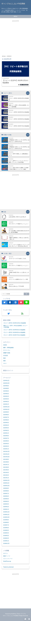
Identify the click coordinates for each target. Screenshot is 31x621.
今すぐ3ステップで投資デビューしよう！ (19, 223)
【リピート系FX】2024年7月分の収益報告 (19, 126)
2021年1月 (6, 477)
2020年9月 (6, 488)
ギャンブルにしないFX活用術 (13, 4)
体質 (4, 360)
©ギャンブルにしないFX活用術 (10, 615)
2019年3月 (6, 535)
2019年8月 (6, 522)
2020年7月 (6, 493)
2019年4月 (6, 533)
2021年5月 (6, 469)
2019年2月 (6, 538)
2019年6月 (6, 527)
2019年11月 (6, 514)
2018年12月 (6, 543)
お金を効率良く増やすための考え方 (17, 216)
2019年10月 (6, 517)
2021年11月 (6, 454)
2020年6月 (6, 496)
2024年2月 (6, 401)
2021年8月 (6, 462)
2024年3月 (6, 399)
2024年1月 (6, 404)
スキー (5, 363)
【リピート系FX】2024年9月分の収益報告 (19, 112)
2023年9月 (6, 412)
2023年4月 (6, 425)
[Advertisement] (15, 37)
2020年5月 (6, 498)
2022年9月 (6, 435)
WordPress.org (7, 561)
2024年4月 (6, 396)
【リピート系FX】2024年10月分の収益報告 (14, 323)
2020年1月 (6, 509)
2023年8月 (6, 414)
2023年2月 (6, 430)
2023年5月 (6, 422)
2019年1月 (6, 540)
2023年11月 (6, 409)
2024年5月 (6, 393)
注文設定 (5, 355)
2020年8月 (6, 491)
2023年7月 (6, 417)
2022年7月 (6, 438)
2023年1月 (6, 433)
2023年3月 (6, 427)
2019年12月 (6, 512)
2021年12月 (6, 451)
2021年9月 (6, 459)
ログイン (5, 553)
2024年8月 (6, 388)
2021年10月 (6, 456)
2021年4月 (6, 472)
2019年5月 (6, 530)
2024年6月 (6, 391)
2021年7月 (6, 464)
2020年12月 (6, 480)
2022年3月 (6, 443)
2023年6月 (6, 420)
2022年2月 (9, 56)
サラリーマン (6, 350)
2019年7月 (6, 525)
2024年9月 (6, 385)
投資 (4, 358)
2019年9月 (6, 519)
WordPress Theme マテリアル (18, 613)
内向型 (5, 345)
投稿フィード (6, 556)
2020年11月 (6, 483)
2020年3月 (6, 504)
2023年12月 (6, 406)
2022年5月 (6, 441)
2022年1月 (6, 448)
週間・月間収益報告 (24, 84)
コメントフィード (7, 558)
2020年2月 (6, 506)
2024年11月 (6, 380)
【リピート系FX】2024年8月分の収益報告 (19, 119)
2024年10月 (6, 383)
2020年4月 (6, 501)
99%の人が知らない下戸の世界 (16, 286)
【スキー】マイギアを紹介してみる (17, 258)
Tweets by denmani (8, 567)
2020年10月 (6, 485)
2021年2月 (6, 475)
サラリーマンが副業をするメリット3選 (18, 279)
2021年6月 (6, 467)
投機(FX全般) (6, 352)
